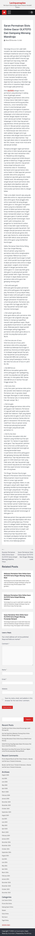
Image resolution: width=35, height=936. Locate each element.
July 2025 (4, 819)
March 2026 (5, 792)
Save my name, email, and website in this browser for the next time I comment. (18, 699)
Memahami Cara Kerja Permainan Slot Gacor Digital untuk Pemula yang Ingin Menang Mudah (16, 750)
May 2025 (4, 825)
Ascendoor (11, 933)
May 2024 (4, 866)
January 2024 (5, 879)
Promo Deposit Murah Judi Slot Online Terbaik (14, 759)
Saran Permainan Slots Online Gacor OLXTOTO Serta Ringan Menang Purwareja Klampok (16, 617)
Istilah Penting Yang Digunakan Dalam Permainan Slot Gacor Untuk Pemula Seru (16, 745)
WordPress (27, 933)
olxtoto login (6, 925)
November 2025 (6, 805)
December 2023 (6, 882)
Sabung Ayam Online (7, 907)
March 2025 (5, 832)
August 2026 (5, 775)
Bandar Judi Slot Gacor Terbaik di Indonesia (13, 765)
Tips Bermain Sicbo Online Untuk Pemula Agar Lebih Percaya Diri (16, 729)
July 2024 (4, 859)
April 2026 (4, 788)
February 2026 (6, 795)
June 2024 (4, 862)
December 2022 (6, 892)
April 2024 (4, 869)
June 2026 (4, 782)
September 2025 (6, 812)
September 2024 (6, 852)
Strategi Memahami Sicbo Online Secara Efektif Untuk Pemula (16, 739)
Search (28, 719)
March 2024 (5, 872)
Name (4, 669)
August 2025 (5, 815)
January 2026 (5, 798)
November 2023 (6, 886)
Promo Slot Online (7, 903)
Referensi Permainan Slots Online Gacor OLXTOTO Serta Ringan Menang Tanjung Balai (17, 576)
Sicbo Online (5, 914)
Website (4, 689)
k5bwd (7, 40)
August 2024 (5, 856)
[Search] (31, 12)
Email (4, 679)
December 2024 (6, 842)
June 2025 (4, 822)
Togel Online (5, 920)
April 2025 (4, 829)
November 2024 (6, 845)
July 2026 (4, 778)
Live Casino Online (7, 900)
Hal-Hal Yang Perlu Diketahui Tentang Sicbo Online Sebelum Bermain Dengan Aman (16, 734)
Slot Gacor (7, 22)
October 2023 (5, 889)
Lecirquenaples (18, 3)
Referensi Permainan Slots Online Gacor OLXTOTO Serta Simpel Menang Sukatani (17, 597)
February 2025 (6, 835)
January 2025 (5, 839)
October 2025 (5, 809)
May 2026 (4, 785)
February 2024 (6, 876)
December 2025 (6, 802)
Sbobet (4, 910)
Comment (5, 643)
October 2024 (5, 849)
